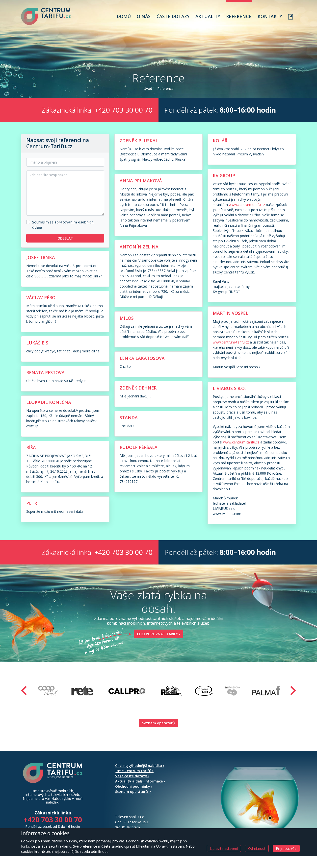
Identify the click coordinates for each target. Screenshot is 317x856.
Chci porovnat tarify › (158, 634)
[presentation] (24, 690)
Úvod (148, 88)
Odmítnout (256, 848)
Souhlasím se (42, 222)
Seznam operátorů (158, 723)
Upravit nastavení (224, 848)
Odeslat (65, 238)
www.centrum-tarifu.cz (247, 204)
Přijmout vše (286, 848)
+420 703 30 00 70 (123, 110)
